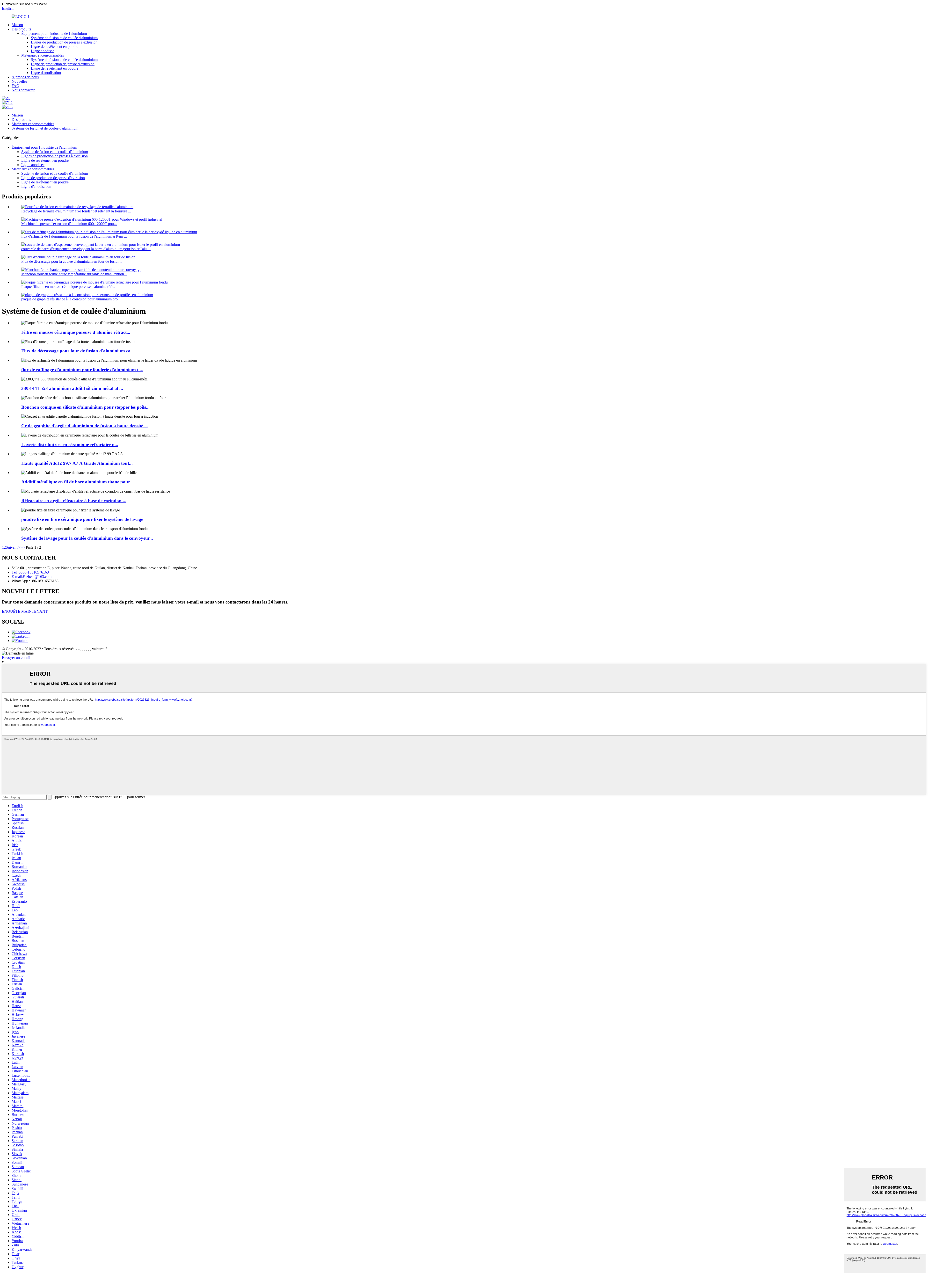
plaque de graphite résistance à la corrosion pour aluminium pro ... (71, 299)
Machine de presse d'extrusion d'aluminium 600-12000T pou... (69, 224)
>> (23, 547)
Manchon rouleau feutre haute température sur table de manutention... (74, 274)
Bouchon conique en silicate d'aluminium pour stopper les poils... (85, 407)
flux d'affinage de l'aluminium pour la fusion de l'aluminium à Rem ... (74, 236)
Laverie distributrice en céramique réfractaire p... (69, 444)
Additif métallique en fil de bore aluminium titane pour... (77, 481)
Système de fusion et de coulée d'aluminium (64, 38)
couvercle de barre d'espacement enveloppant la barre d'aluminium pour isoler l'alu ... (86, 249)
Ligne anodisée (42, 51)
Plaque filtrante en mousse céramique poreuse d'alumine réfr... (68, 286)
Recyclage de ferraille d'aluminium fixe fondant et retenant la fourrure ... (76, 211)
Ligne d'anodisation (46, 73)
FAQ (15, 86)
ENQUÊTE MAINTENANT (25, 611)
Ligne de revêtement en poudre (54, 46)
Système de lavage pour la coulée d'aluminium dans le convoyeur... (87, 538)
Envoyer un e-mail (16, 657)
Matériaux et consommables (42, 55)
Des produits (21, 29)
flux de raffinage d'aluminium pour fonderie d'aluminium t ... (82, 369)
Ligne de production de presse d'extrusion (62, 64)
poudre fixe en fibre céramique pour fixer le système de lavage (82, 519)
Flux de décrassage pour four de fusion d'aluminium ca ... (78, 350)
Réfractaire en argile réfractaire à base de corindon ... (73, 500)
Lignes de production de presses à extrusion (64, 42)
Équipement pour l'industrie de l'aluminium (54, 33)
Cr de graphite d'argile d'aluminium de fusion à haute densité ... (84, 425)
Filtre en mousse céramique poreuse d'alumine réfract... (75, 332)
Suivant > (13, 547)
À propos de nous (25, 77)
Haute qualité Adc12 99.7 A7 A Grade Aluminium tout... (77, 463)
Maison (17, 25)
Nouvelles (19, 81)
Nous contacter (23, 90)
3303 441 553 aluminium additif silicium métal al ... (72, 388)
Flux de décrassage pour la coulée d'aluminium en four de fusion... (71, 261)
